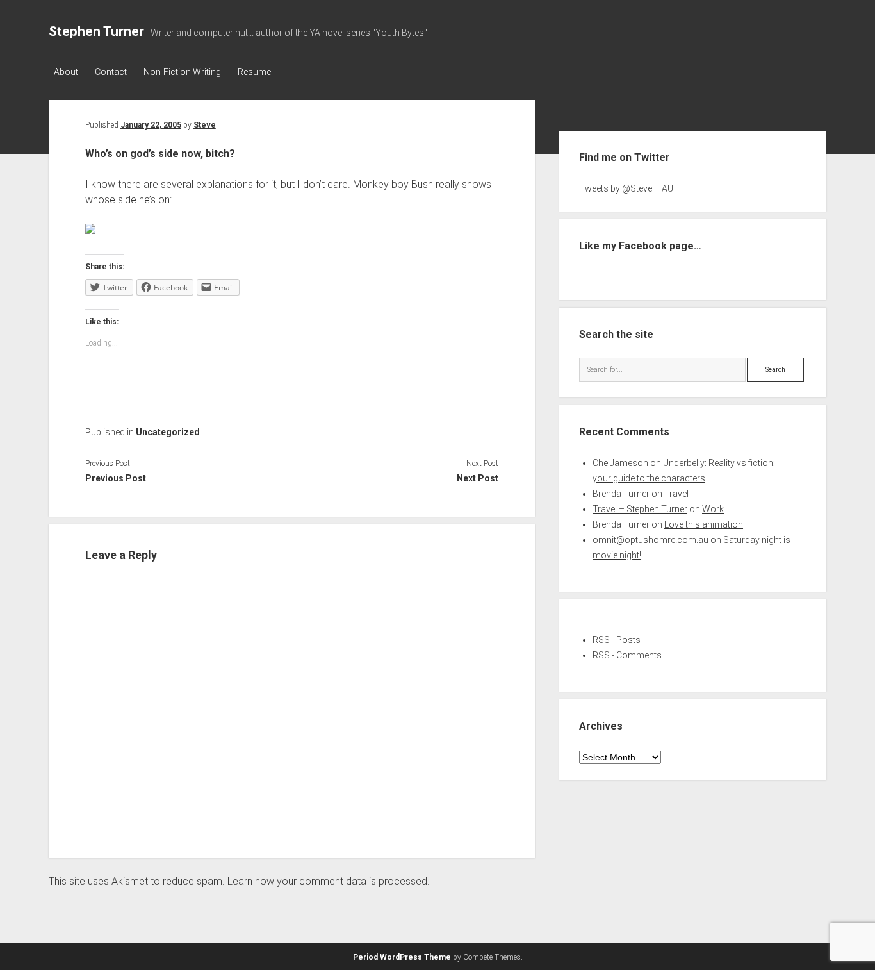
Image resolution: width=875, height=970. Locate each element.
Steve (204, 125)
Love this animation (703, 524)
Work (713, 509)
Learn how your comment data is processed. (328, 881)
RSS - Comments (627, 655)
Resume (254, 72)
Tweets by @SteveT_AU (626, 188)
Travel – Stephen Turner (640, 509)
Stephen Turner (96, 31)
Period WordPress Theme (402, 957)
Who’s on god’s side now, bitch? (160, 153)
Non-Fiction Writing (182, 72)
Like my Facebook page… (640, 246)
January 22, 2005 (150, 125)
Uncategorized (168, 432)
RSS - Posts (617, 640)
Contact (111, 72)
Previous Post (115, 478)
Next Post (477, 478)
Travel (676, 494)
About (66, 72)
